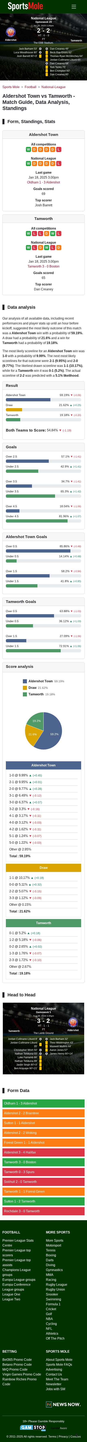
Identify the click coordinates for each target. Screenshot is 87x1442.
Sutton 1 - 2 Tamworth (19, 1201)
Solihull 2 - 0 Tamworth (20, 1181)
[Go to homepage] (25, 6)
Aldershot (10, 40)
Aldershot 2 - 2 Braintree (21, 1113)
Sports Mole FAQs (59, 1364)
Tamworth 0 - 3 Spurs (19, 1172)
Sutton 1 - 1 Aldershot (19, 1123)
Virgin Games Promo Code (21, 1374)
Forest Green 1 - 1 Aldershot (24, 1142)
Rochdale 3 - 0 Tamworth (22, 1211)
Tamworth (76, 40)
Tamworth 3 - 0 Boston (43, 266)
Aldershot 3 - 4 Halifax (20, 1152)
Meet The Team (57, 1379)
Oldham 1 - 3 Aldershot (43, 182)
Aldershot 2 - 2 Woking (20, 1133)
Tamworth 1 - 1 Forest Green (24, 1191)
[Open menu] (74, 6)
